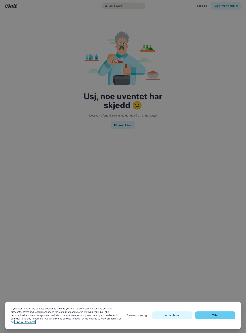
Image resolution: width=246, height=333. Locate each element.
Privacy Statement (25, 321)
